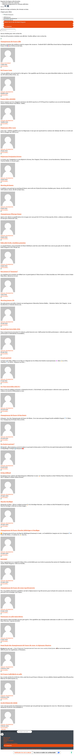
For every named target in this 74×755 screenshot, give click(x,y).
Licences (6, 739)
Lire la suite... (4, 66)
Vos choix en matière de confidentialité (45, 752)
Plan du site (6, 737)
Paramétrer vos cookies (10, 743)
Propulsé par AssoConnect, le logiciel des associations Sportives (22, 749)
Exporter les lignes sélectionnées (10, 1)
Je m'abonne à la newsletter (9, 731)
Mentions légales (8, 740)
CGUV (5, 742)
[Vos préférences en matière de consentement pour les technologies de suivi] (71, 752)
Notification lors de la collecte (23, 752)
